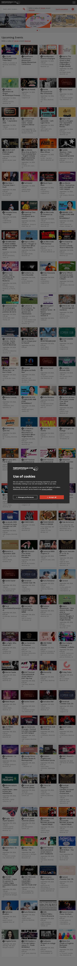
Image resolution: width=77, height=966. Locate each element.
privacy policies (47, 489)
